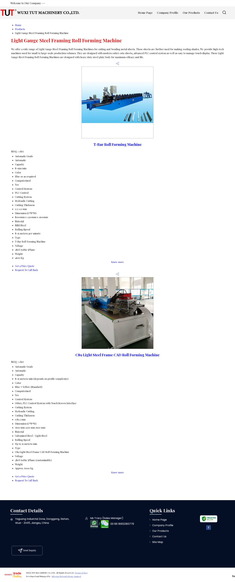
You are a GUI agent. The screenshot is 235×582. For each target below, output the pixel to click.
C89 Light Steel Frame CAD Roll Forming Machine (117, 354)
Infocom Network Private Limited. (66, 576)
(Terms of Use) (81, 572)
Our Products (191, 12)
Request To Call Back (26, 270)
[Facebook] (208, 529)
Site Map (157, 542)
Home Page (145, 12)
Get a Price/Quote (24, 266)
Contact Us (211, 12)
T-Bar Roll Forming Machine (118, 144)
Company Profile (167, 12)
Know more (117, 262)
